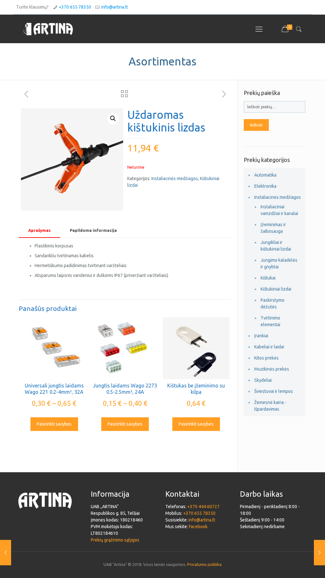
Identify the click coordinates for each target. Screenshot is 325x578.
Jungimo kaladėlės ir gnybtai (279, 263)
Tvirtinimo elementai (270, 321)
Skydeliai (263, 380)
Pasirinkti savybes (54, 424)
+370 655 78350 (75, 7)
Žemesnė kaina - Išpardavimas (270, 406)
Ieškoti (256, 125)
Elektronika (265, 186)
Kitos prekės (266, 357)
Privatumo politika (204, 564)
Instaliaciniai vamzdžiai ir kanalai (279, 210)
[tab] (39, 230)
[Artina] (48, 29)
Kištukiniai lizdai (276, 289)
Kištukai (268, 277)
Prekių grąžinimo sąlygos (115, 539)
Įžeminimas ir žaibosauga (273, 228)
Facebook (198, 526)
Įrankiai (261, 335)
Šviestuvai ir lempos (273, 391)
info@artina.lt (114, 7)
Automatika (265, 175)
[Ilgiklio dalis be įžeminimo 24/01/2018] (319, 552)
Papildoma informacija (93, 230)
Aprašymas (39, 230)
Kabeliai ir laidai (269, 346)
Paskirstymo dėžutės (272, 303)
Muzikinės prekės (271, 369)
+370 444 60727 (203, 506)
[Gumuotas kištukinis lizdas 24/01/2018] (5, 552)
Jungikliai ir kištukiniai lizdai (276, 246)
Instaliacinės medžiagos (174, 178)
